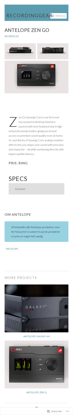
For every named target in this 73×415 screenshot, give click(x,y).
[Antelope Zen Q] (36, 364)
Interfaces (12, 36)
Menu (60, 15)
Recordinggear (29, 15)
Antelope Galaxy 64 (36, 336)
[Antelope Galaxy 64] (36, 308)
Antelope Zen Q (36, 392)
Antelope (12, 248)
